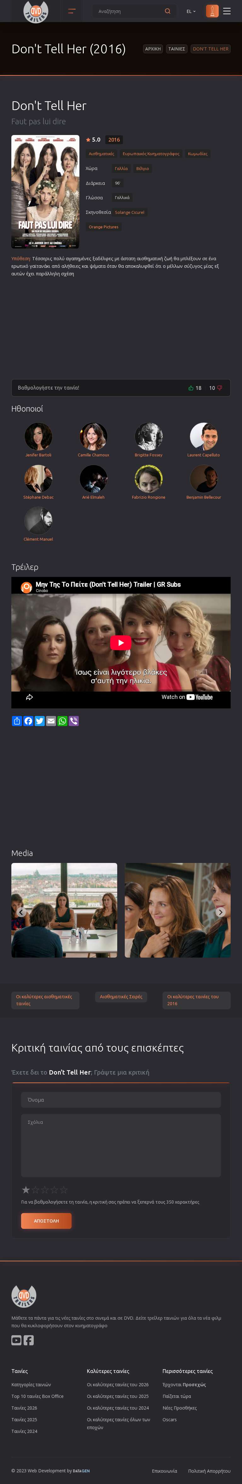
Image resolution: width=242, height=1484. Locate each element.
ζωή (168, 258)
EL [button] (189, 11)
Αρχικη (153, 49)
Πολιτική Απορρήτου (209, 1471)
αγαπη (72, 258)
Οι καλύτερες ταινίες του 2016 (193, 1000)
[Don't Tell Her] (45, 192)
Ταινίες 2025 (24, 1419)
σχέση (67, 274)
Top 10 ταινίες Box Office (37, 1396)
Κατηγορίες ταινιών (31, 1384)
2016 (114, 139)
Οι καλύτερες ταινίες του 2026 (118, 1384)
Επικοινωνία (164, 1471)
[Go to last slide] (21, 912)
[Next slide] (221, 912)
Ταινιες (176, 49)
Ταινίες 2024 (24, 1431)
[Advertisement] (121, 325)
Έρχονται (184, 1384)
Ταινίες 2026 (24, 1408)
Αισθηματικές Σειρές (121, 996)
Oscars (170, 1419)
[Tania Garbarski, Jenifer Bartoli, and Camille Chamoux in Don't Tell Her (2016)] (64, 910)
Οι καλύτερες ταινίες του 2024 (118, 1408)
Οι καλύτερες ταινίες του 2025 (118, 1396)
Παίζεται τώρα (177, 1396)
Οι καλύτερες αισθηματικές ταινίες (44, 1000)
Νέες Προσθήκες (180, 1408)
